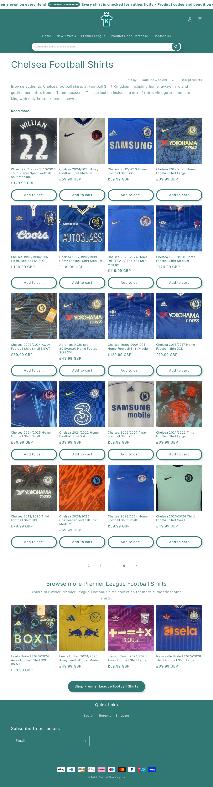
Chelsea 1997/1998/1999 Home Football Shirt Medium (80, 258)
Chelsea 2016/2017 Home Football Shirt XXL (175, 346)
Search (89, 715)
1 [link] (77, 566)
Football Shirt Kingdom (112, 777)
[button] (16, 19)
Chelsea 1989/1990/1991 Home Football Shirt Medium (129, 346)
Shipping (122, 715)
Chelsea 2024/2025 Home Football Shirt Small (31, 434)
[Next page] (136, 566)
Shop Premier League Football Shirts (107, 686)
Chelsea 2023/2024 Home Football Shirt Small (128, 518)
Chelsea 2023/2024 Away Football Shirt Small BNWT (31, 346)
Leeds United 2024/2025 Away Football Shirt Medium (80, 658)
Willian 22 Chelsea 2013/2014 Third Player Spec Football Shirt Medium (33, 173)
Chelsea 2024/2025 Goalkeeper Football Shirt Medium (78, 520)
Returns (105, 715)
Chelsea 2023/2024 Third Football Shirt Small (175, 518)
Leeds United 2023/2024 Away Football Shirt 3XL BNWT (30, 660)
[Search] (176, 47)
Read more (20, 111)
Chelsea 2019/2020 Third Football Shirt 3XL (30, 518)
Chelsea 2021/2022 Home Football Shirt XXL (79, 434)
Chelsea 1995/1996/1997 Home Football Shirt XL (30, 258)
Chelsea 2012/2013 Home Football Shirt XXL (127, 171)
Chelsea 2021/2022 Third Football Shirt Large (175, 434)
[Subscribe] (84, 741)
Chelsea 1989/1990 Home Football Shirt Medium (175, 258)
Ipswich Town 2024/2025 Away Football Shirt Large (127, 658)
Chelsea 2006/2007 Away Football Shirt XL (127, 434)
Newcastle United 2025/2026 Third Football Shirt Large (178, 658)
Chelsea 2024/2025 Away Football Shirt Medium (79, 171)
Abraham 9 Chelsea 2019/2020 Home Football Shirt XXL (79, 348)
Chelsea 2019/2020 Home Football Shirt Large (176, 171)
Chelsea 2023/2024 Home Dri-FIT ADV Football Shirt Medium (128, 260)
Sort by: (131, 80)
